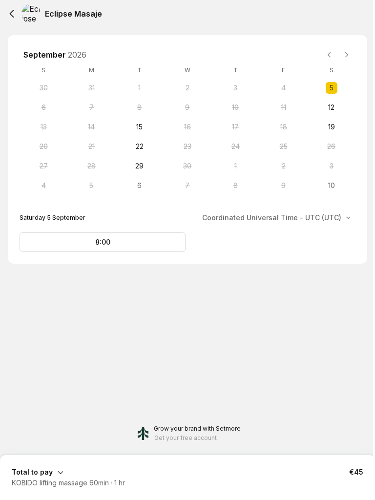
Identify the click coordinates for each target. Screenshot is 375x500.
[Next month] (346, 54)
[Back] (11, 13)
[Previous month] (329, 54)
